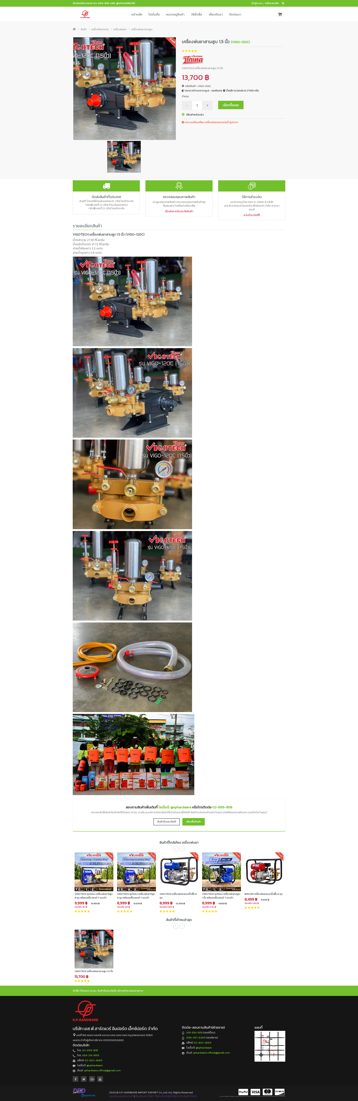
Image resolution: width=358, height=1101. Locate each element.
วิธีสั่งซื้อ (196, 14)
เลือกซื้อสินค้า (193, 822)
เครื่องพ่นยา (120, 29)
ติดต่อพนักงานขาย (83, 3)
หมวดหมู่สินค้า (175, 14)
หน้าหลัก (136, 14)
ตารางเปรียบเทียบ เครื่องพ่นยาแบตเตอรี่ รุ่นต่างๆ (211, 122)
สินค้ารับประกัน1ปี (166, 822)
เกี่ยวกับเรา (216, 14)
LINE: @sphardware (122, 3)
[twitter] (84, 1079)
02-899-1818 (101, 3)
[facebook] (75, 1079)
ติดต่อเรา (235, 14)
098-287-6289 (195, 1038)
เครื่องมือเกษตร (100, 29)
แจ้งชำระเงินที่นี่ (252, 215)
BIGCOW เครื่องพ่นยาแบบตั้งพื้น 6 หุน (264, 894)
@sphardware (95, 1065)
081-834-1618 (194, 1033)
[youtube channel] (100, 1079)
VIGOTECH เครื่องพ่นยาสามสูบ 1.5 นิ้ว (94, 971)
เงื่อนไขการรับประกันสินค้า (179, 211)
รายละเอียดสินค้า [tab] (87, 226)
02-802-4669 (93, 1060)
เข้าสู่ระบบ (256, 3)
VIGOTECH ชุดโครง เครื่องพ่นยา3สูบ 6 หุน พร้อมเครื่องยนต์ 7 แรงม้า (136, 895)
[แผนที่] (270, 1046)
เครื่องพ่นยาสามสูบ (142, 29)
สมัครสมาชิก (272, 3)
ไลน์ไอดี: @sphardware (174, 807)
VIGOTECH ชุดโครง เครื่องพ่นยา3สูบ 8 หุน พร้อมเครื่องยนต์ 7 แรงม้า (94, 895)
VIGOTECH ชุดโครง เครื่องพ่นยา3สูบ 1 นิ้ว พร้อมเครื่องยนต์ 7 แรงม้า (221, 895)
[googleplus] (92, 1079)
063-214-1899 (90, 1055)
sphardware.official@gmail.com (102, 1070)
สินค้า (84, 29)
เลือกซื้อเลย (231, 105)
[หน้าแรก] (74, 29)
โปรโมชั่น (154, 14)
